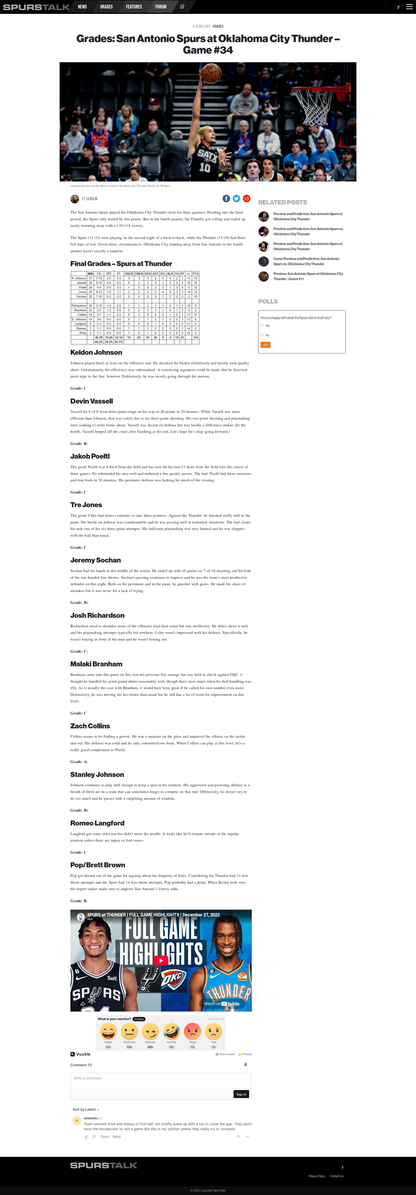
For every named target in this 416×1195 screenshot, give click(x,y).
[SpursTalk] (36, 5)
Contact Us (336, 1176)
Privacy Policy (317, 1176)
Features (134, 7)
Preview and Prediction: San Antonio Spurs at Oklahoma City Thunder (308, 216)
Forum (160, 7)
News (82, 7)
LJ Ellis (90, 198)
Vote (265, 345)
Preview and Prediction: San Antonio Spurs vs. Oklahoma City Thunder (308, 231)
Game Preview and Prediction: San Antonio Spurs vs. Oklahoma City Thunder (306, 261)
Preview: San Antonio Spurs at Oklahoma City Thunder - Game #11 (308, 276)
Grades (106, 7)
